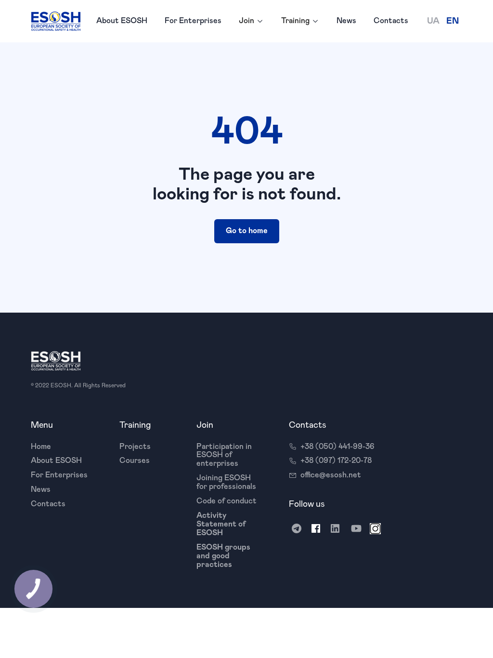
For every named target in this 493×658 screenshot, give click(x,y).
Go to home (247, 231)
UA (433, 21)
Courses (134, 460)
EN (452, 21)
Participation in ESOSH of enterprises (224, 455)
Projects (135, 446)
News (346, 21)
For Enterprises (193, 21)
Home (41, 446)
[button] (251, 21)
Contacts (391, 21)
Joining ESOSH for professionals (226, 482)
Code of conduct (226, 501)
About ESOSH (121, 21)
